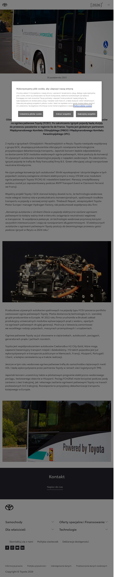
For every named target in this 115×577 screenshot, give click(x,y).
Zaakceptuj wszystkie (87, 114)
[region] (57, 101)
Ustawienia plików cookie (31, 114)
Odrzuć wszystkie (63, 114)
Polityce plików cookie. (82, 106)
